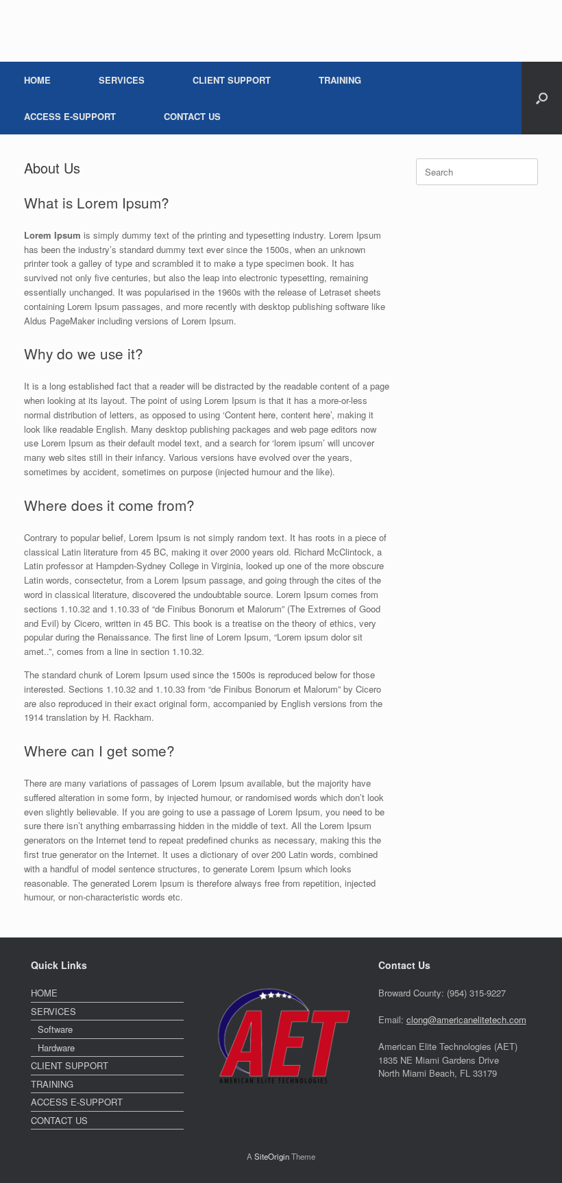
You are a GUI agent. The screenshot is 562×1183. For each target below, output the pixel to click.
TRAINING (340, 79)
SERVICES (122, 79)
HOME (37, 79)
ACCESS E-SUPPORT (70, 116)
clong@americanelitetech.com (466, 1019)
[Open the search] (542, 98)
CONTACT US (192, 116)
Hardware (56, 1047)
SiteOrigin (271, 1156)
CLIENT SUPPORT (232, 79)
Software (55, 1029)
